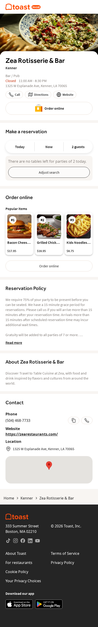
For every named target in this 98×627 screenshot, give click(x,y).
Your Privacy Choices (23, 580)
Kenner (27, 498)
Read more (13, 342)
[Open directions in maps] (49, 470)
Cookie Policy (16, 571)
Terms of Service (65, 553)
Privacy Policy (62, 562)
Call (17, 95)
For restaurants (18, 562)
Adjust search (49, 172)
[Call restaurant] (87, 420)
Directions (41, 95)
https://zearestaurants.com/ (31, 434)
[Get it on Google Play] (48, 604)
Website (67, 95)
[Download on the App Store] (19, 604)
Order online (54, 108)
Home (9, 498)
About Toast (15, 553)
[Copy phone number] (73, 420)
